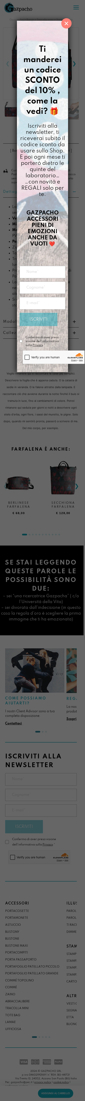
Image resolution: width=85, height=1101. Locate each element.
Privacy (38, 345)
